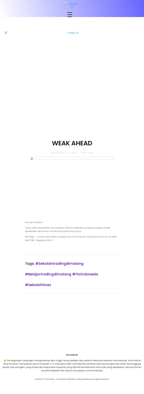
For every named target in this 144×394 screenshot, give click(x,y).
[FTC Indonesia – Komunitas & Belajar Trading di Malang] (72, 5)
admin (74, 152)
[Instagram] (64, 348)
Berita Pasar (88, 152)
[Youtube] (72, 348)
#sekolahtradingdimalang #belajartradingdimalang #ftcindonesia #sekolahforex (61, 274)
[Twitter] (79, 348)
